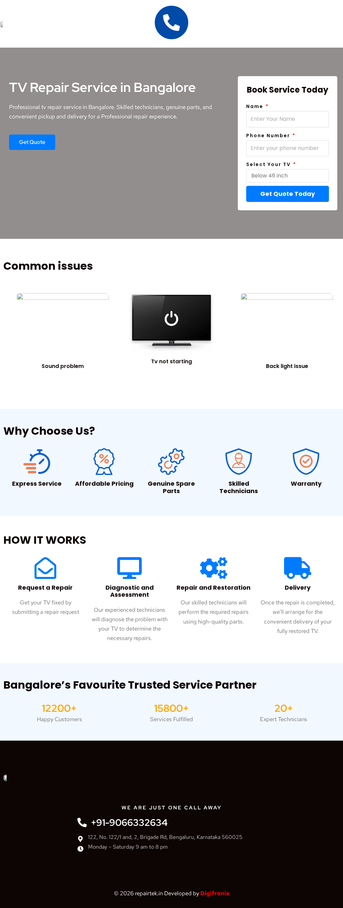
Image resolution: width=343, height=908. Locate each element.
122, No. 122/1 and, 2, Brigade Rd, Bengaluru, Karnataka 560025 (165, 837)
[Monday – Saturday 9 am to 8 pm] (80, 849)
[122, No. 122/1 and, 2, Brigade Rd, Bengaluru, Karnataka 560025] (80, 839)
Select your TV (269, 164)
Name (255, 106)
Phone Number (269, 135)
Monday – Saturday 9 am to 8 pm (128, 846)
